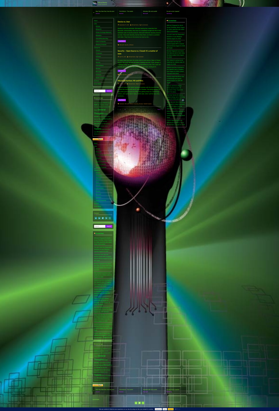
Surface (99, 126)
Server (101, 123)
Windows (99, 132)
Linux (95, 119)
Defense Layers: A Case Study (151, 11)
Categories (97, 47)
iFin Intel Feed (99, 233)
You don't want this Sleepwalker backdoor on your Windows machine (103, 249)
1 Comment (140, 57)
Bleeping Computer (101, 44)
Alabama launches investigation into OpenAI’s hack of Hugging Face (102, 282)
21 (125, 109)
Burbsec (98, 26)
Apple (95, 104)
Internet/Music (100, 65)
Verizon (106, 129)
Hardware (122, 103)
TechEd (102, 126)
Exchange (101, 106)
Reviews (141, 103)
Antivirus (109, 102)
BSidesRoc (99, 35)
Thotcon (106, 126)
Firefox (95, 110)
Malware (101, 119)
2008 (95, 102)
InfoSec (96, 116)
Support (95, 126)
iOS (107, 116)
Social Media (97, 84)
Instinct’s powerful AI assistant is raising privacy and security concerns (103, 326)
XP (100, 134)
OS (111, 119)
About (95, 20)
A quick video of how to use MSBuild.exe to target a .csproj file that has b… (102, 335)
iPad (109, 116)
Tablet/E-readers (148, 103)
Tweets (97, 129)
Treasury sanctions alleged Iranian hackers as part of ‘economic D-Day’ (101, 300)
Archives (96, 81)
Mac (97, 119)
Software (131, 44)
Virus (109, 129)
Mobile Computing (134, 103)
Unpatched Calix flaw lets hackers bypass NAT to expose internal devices (102, 256)
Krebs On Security (101, 41)
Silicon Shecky (102, 2)
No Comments (144, 25)
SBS (101, 121)
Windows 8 (96, 134)
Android (105, 102)
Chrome (106, 104)
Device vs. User (171, 11)
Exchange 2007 (106, 106)
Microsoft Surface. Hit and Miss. (130, 81)
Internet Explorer (102, 116)
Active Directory (99, 102)
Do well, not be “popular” (125, 11)
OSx (95, 121)
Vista (95, 131)
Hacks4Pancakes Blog (102, 38)
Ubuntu (103, 129)
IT (110, 116)
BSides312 (99, 29)
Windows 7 (105, 132)
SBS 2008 (105, 121)
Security (127, 44)
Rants (121, 74)
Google (106, 113)
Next (159, 109)
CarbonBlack (102, 104)
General (98, 50)
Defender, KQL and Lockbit (103, 11)
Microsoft (98, 13)
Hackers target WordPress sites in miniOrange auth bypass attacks (102, 291)
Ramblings (122, 13)
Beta (98, 104)
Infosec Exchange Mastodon (103, 32)
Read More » (122, 41)
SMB (104, 123)
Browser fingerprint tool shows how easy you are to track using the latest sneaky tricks (103, 266)
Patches (98, 121)
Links (95, 23)
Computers (99, 53)
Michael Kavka (135, 24)
